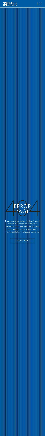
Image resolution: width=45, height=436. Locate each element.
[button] (39, 3)
